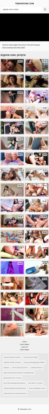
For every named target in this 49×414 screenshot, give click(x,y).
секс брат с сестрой (35, 383)
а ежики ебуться (36, 367)
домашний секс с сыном (12, 378)
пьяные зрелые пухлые (12, 357)
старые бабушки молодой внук (14, 388)
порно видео (24, 344)
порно (24, 341)
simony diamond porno (20, 367)
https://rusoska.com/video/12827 (13, 47)
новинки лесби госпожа (12, 362)
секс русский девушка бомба (34, 362)
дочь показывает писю (37, 388)
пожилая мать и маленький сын (15, 393)
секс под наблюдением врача (14, 383)
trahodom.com (24, 3)
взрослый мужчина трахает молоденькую (18, 372)
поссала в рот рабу (30, 357)
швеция (6, 367)
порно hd (24, 347)
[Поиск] (45, 9)
